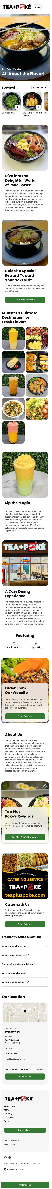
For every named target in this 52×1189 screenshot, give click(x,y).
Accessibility (9, 1144)
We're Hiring (9, 1106)
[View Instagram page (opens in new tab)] (9, 1157)
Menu (37, 7)
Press (6, 1121)
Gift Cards (9, 1117)
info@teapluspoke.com (15, 1059)
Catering (8, 1113)
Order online (25, 1076)
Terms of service (11, 1140)
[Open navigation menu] (44, 7)
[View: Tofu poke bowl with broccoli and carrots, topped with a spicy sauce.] (37, 385)
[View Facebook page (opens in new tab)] (5, 1157)
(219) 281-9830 (11, 1054)
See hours (40, 1069)
